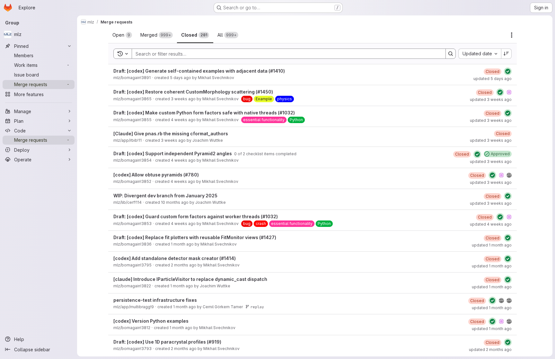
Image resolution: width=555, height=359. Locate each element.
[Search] (450, 54)
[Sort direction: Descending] (506, 54)
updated (492, 78)
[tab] (122, 35)
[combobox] (479, 54)
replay (257, 306)
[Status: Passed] (508, 71)
